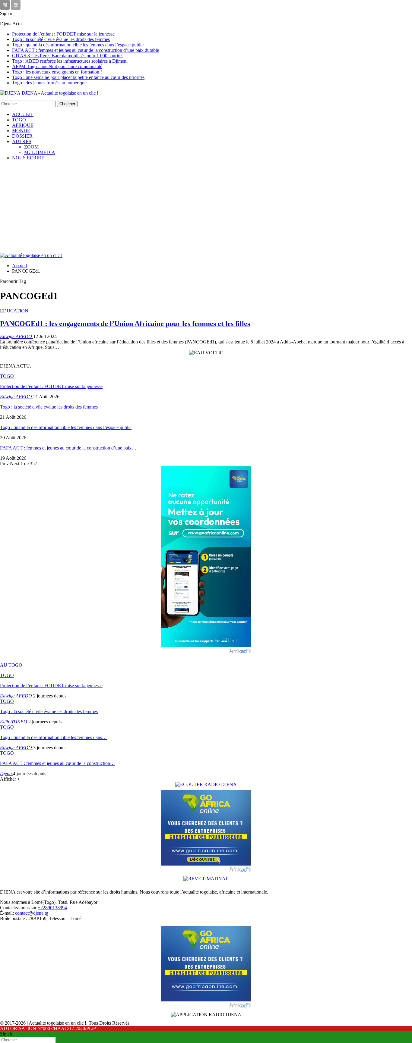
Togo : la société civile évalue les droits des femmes (61, 39)
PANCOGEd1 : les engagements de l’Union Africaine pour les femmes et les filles (125, 323)
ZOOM (31, 146)
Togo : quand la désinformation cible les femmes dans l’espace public (78, 44)
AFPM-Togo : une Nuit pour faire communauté (57, 66)
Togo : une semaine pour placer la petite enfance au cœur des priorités (78, 77)
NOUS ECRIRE (28, 157)
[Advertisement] (206, 207)
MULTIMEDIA (39, 152)
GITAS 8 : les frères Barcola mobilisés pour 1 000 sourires (67, 55)
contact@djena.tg (31, 913)
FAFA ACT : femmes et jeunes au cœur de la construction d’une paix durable (85, 50)
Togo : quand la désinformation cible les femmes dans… (53, 737)
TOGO (19, 119)
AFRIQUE (22, 125)
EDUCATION (14, 310)
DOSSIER (22, 136)
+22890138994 (52, 907)
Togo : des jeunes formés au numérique (49, 82)
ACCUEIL (22, 114)
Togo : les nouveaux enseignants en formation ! (57, 71)
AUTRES (21, 141)
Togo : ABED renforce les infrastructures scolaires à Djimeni (70, 61)
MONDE (21, 130)
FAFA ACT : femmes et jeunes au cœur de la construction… (57, 763)
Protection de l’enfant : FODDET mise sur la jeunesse (63, 33)
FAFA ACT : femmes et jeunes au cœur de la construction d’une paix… (68, 447)
